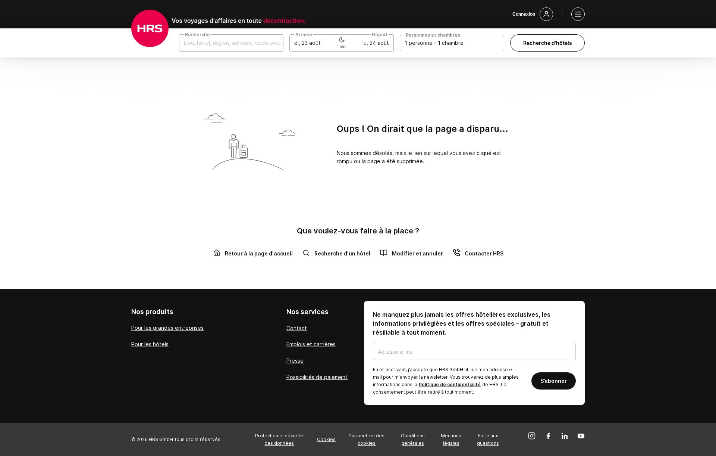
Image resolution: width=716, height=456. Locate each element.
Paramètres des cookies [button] (366, 439)
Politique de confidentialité (450, 384)
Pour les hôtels (150, 344)
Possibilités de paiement (317, 377)
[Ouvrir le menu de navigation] (578, 14)
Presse (295, 360)
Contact (296, 328)
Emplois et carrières (311, 344)
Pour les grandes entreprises (167, 328)
